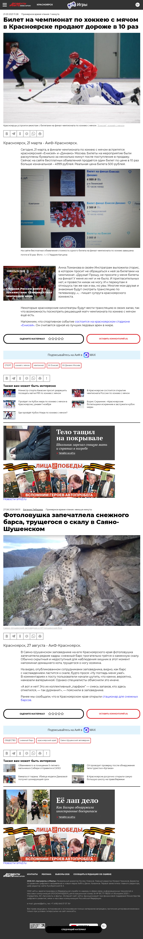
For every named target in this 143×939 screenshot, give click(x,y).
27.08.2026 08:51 (11, 509)
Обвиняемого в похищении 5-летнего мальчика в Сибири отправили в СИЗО (39, 766)
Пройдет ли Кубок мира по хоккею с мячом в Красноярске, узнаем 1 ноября (42, 403)
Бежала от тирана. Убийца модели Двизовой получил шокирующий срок (42, 778)
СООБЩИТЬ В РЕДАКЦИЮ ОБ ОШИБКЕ (92, 874)
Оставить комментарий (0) (113, 339)
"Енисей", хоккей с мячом (110, 125)
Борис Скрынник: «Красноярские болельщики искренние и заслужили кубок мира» (111, 404)
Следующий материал (73, 929)
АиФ (46, 254)
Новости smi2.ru (15, 499)
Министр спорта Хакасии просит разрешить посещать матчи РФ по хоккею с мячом (42, 391)
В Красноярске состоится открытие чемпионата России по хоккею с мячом (108, 391)
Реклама (46, 874)
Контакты (32, 874)
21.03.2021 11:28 (10, 14)
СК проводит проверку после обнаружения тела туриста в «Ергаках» (111, 766)
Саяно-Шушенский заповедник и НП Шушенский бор (32, 628)
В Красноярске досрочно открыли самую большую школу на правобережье (109, 778)
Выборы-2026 (62, 874)
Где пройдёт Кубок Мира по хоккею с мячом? (42, 412)
